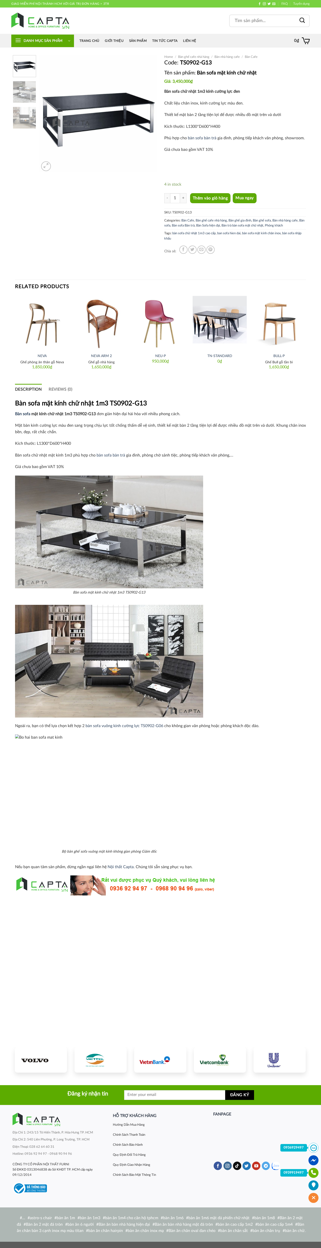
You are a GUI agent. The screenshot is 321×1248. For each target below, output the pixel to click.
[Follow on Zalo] (275, 1166)
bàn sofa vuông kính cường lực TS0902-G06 (124, 726)
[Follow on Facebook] (259, 4)
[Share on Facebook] (183, 250)
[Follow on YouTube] (256, 1166)
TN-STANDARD (219, 356)
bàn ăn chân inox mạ (146, 1231)
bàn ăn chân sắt (234, 1231)
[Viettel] (100, 1060)
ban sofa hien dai (228, 233)
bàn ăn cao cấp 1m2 (235, 1224)
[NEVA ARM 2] (101, 323)
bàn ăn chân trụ (266, 1231)
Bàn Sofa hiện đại (208, 225)
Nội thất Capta (121, 867)
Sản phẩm (138, 40)
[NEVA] (42, 323)
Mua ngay (244, 198)
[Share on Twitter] (192, 250)
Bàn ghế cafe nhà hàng (193, 57)
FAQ (284, 3)
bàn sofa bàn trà (202, 138)
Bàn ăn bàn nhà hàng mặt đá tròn (184, 1224)
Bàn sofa (22, 414)
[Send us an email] (273, 4)
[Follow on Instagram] (264, 4)
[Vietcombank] (220, 1060)
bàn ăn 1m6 (173, 1218)
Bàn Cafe (251, 57)
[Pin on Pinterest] (210, 250)
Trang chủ (89, 40)
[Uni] (280, 1060)
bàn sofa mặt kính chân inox (261, 233)
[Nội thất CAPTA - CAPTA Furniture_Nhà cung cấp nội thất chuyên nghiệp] (40, 21)
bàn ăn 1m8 (264, 1218)
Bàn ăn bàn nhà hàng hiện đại (124, 1224)
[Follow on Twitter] (269, 4)
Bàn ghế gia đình (239, 220)
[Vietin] (160, 1060)
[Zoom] (46, 166)
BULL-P (279, 356)
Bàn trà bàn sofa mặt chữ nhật (242, 225)
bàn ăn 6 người (80, 1224)
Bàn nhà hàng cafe (227, 57)
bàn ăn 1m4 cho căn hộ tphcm (131, 1218)
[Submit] (302, 20)
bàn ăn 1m (66, 1218)
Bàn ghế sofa (262, 220)
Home (168, 57)
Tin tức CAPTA (165, 40)
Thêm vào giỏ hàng (210, 198)
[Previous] (48, 114)
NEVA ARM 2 (101, 356)
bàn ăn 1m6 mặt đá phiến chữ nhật (219, 1218)
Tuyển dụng (301, 3)
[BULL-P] (279, 323)
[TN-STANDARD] (220, 323)
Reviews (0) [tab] (60, 389)
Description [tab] (28, 389)
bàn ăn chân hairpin (105, 1231)
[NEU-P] (160, 323)
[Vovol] (41, 1060)
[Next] (148, 114)
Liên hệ (189, 40)
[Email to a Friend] (201, 250)
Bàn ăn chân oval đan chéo (192, 1231)
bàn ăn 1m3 (90, 1218)
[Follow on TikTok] (237, 1166)
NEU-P (160, 356)
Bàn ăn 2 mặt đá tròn (44, 1224)
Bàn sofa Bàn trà (183, 225)
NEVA (42, 356)
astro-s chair (41, 1218)
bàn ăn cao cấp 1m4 (275, 1224)
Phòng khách (274, 225)
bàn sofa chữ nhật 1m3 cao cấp (194, 233)
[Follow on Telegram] (266, 1166)
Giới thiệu (114, 40)
